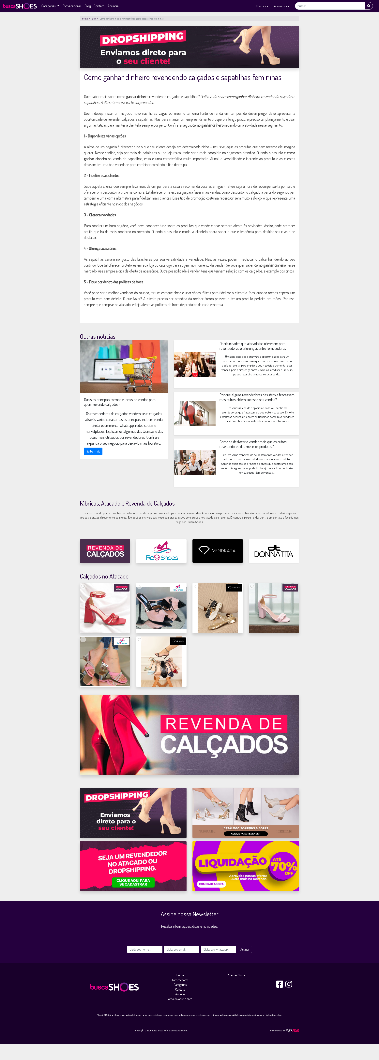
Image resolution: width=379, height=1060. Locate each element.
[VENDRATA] (217, 551)
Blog (88, 6)
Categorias (180, 985)
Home (85, 18)
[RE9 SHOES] (161, 551)
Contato (99, 6)
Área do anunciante (180, 999)
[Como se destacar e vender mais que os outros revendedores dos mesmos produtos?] (195, 462)
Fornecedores (72, 6)
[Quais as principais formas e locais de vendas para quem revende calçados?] (124, 366)
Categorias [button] (48, 6)
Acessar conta (281, 6)
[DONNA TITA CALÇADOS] (274, 551)
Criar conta (262, 6)
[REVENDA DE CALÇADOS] (105, 551)
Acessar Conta (236, 975)
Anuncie (113, 6)
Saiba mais (93, 451)
